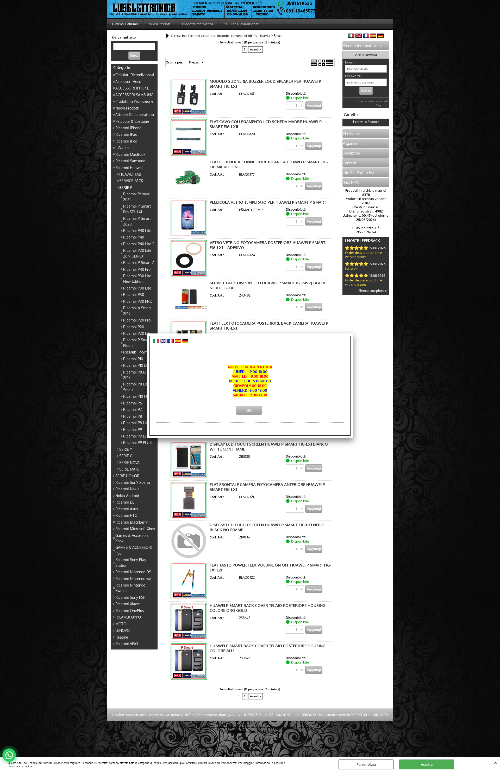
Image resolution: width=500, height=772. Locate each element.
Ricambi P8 (132, 416)
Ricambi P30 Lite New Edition (137, 278)
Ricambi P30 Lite (137, 288)
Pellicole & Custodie (132, 121)
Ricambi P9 (132, 429)
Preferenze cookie (250, 752)
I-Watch (122, 147)
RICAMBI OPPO (128, 617)
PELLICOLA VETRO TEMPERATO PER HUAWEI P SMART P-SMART (268, 202)
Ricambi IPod (126, 141)
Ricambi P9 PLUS (137, 442)
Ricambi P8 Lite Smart (136, 387)
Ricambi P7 (132, 409)
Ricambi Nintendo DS (133, 571)
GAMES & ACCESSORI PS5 (133, 550)
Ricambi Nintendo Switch (130, 588)
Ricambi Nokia (127, 488)
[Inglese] (358, 36)
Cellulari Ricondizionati (241, 24)
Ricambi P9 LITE (136, 436)
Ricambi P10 (133, 358)
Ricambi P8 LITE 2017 (136, 375)
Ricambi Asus (126, 508)
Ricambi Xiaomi (128, 603)
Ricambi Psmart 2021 (136, 196)
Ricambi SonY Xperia (132, 482)
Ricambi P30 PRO (137, 301)
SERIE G (126, 455)
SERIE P (126, 187)
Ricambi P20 (133, 326)
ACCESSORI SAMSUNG (134, 94)
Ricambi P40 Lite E (138, 243)
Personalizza (366, 764)
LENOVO (122, 630)
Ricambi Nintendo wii (133, 578)
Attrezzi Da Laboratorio (134, 114)
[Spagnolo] (373, 36)
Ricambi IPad (126, 134)
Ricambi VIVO (126, 643)
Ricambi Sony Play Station (130, 562)
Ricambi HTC (126, 515)
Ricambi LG (124, 502)
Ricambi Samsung (130, 160)
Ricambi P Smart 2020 (137, 221)
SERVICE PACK (131, 180)
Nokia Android (127, 495)
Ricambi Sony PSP (130, 597)
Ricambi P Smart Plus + (137, 342)
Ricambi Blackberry (131, 522)
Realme (121, 637)
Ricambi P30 (133, 294)
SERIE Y (125, 449)
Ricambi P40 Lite (137, 230)
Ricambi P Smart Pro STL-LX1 (137, 209)
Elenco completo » (372, 290)
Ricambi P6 (132, 403)
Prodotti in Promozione (134, 101)
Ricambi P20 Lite (137, 333)
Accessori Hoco (128, 81)
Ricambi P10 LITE (137, 365)
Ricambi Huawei (129, 167)
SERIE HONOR (127, 475)
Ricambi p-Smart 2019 (137, 310)
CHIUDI (495, 762)
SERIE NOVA (129, 462)
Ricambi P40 (133, 237)
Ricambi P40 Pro (137, 269)
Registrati (382, 105)
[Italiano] (351, 36)
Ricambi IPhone (128, 127)
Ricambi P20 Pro (137, 320)
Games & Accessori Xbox (131, 538)
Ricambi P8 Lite (136, 422)
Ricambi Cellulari (125, 24)
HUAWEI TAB (130, 174)
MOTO (120, 623)
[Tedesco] (380, 36)
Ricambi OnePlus (129, 610)
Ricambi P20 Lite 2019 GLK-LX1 (137, 253)
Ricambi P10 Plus (137, 396)
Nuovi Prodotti (160, 24)
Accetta (427, 764)
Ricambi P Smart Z (138, 262)
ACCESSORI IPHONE (132, 88)
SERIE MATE (129, 469)
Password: (353, 76)
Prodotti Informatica (197, 24)
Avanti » (255, 49)
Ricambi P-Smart (137, 352)
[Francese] (366, 36)
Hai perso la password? (373, 101)
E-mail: (350, 62)
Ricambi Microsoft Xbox (135, 528)
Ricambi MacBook (130, 154)
